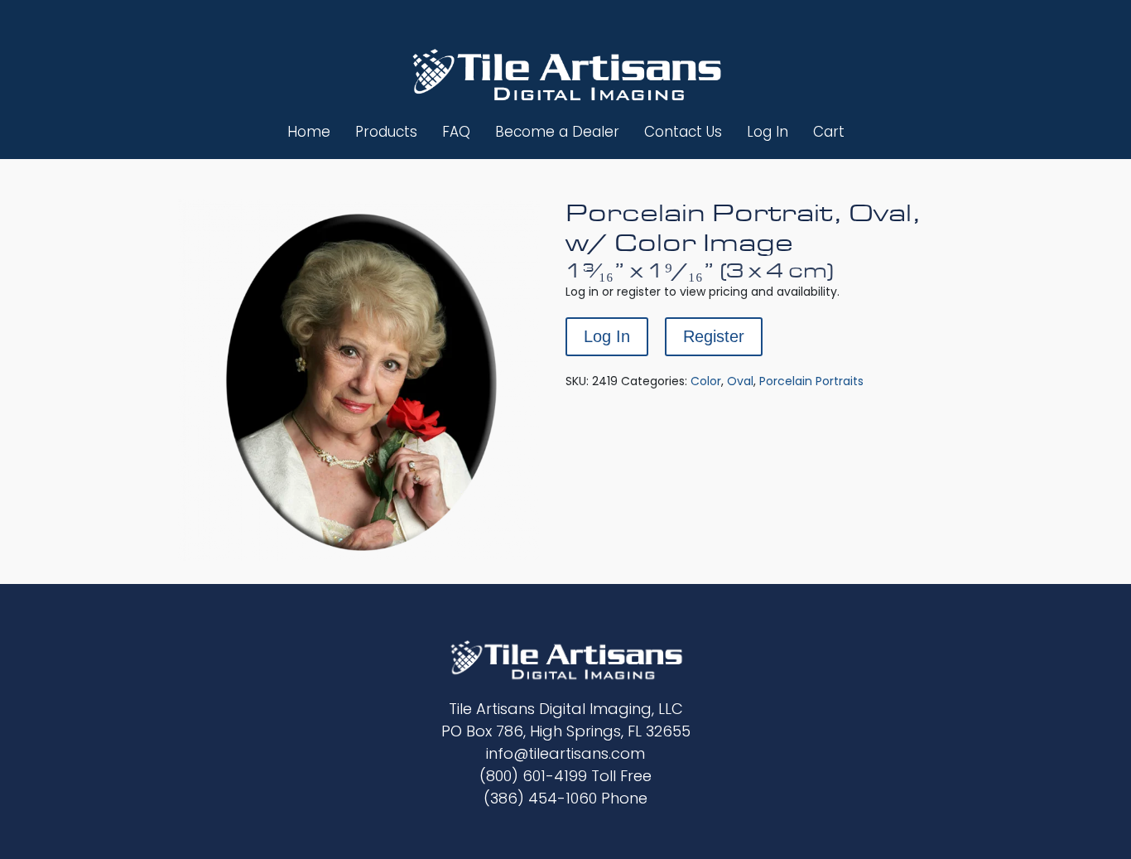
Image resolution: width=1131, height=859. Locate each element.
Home (308, 132)
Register (713, 336)
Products (386, 132)
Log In (767, 132)
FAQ (456, 132)
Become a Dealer (557, 132)
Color (706, 381)
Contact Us (683, 132)
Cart (829, 132)
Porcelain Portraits (811, 381)
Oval (740, 381)
